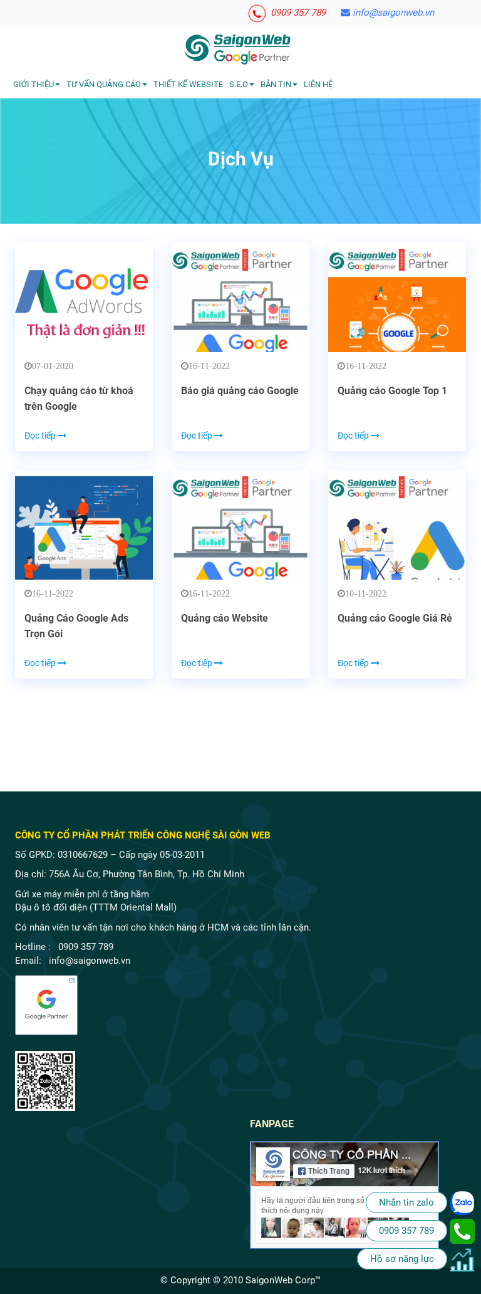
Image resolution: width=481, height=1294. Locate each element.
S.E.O (238, 84)
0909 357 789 (297, 12)
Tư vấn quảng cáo (103, 84)
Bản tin (276, 84)
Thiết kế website (188, 84)
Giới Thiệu (33, 84)
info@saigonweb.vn (392, 12)
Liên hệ (318, 84)
